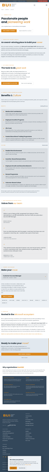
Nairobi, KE (4, 302)
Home (2, 9)
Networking (28, 421)
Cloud (27, 417)
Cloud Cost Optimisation (8, 438)
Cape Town (11, 300)
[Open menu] (46, 5)
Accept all (13, 468)
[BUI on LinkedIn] (5, 457)
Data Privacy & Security (7, 464)
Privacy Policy (28, 464)
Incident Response (43, 1)
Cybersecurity (29, 416)
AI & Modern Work (29, 419)
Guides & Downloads (30, 438)
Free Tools (28, 440)
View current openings (9, 30)
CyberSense (5, 435)
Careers (4, 450)
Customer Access (21, 1)
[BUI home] (11, 5)
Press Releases (29, 436)
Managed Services (29, 425)
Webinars (28, 435)
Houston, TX (25, 300)
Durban (18, 300)
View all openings (7, 296)
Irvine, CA (37, 300)
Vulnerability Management (8, 433)
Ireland (31, 300)
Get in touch (24, 357)
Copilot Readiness (6, 436)
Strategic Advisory (29, 423)
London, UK (44, 300)
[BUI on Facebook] (3, 457)
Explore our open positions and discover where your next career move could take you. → (22, 334)
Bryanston (4, 300)
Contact (14, 1)
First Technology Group (8, 448)
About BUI (5, 446)
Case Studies (28, 433)
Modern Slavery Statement (8, 469)
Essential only (22, 468)
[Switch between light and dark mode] (34, 5)
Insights (27, 431)
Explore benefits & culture (25, 30)
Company (7, 9)
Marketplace (31, 1)
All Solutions (5, 440)
